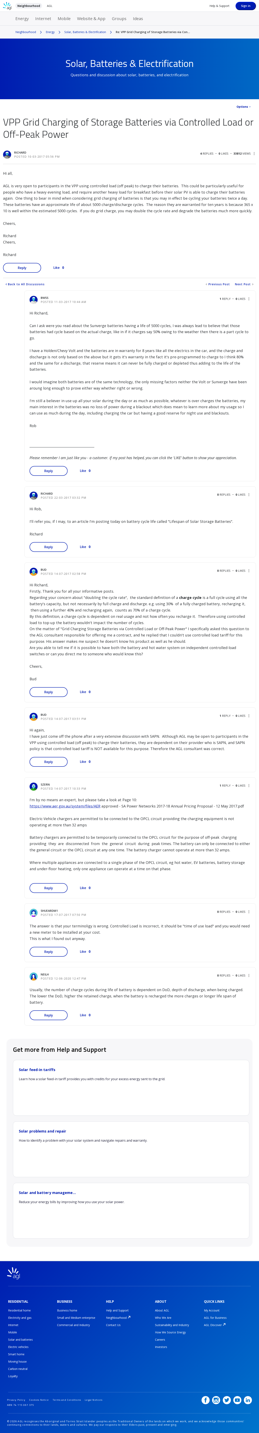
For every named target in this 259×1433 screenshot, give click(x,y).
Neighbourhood (28, 6)
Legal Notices (93, 1400)
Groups (119, 18)
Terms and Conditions (67, 1400)
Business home (67, 1310)
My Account (212, 1310)
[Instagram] (216, 1400)
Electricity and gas (20, 1318)
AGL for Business (215, 1318)
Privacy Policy (16, 1400)
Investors (161, 1347)
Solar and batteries (20, 1339)
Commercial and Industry (73, 1325)
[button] (254, 154)
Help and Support (117, 1310)
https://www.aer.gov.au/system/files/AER (65, 806)
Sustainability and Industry (172, 1325)
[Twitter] (227, 1400)
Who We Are (163, 1318)
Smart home (16, 1354)
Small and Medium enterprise (76, 1318)
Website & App (91, 18)
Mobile (64, 18)
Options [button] (242, 107)
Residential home (19, 1310)
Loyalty (13, 1376)
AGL (49, 6)
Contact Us (113, 1325)
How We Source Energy (170, 1332)
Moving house (17, 1361)
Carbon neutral (18, 1369)
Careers (160, 1339)
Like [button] (56, 267)
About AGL (162, 1310)
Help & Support (219, 6)
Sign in (246, 6)
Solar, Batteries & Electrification (85, 32)
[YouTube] (237, 1400)
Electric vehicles (18, 1347)
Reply (22, 268)
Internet (43, 18)
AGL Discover (213, 1325)
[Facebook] (206, 1400)
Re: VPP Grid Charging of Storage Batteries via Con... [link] (153, 32)
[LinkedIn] (248, 1400)
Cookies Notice (39, 1400)
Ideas (138, 18)
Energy (22, 18)
